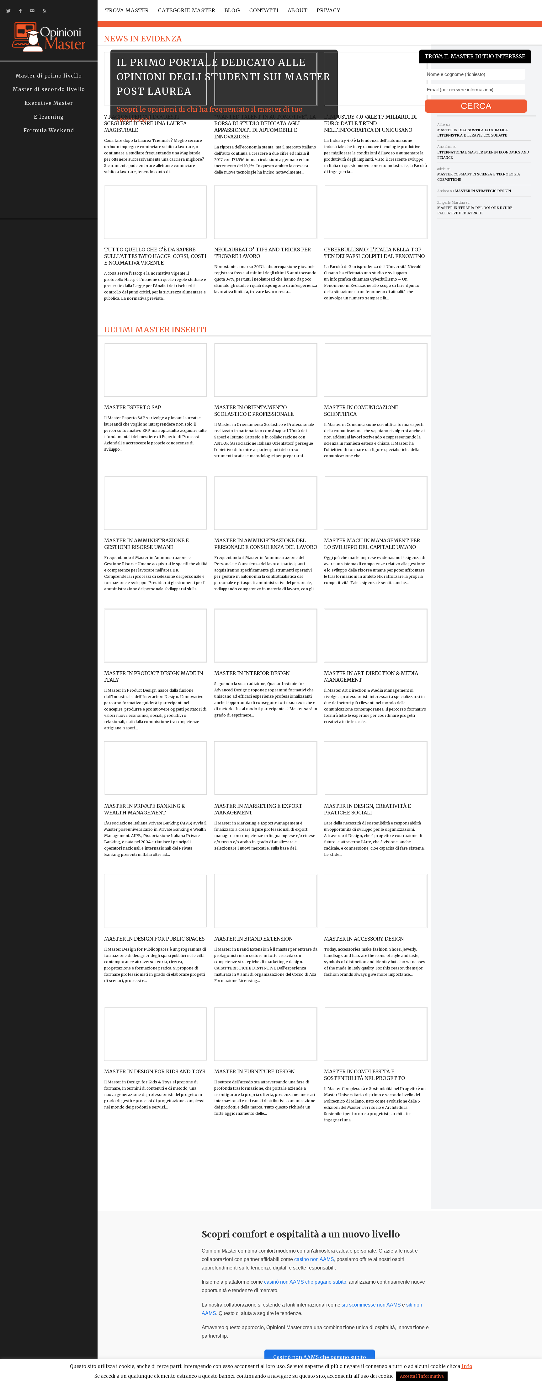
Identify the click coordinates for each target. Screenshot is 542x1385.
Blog (232, 10)
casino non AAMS (314, 1259)
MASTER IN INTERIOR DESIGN (252, 673)
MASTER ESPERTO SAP (132, 407)
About (298, 10)
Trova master (127, 10)
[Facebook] (19, 11)
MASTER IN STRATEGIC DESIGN (483, 191)
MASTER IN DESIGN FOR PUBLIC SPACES (154, 939)
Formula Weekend (49, 130)
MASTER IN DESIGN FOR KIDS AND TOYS (154, 1071)
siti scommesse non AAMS (371, 1304)
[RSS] (43, 11)
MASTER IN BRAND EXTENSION (253, 939)
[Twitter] (7, 11)
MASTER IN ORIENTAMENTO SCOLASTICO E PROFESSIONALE (254, 410)
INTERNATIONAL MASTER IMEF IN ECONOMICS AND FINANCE (483, 155)
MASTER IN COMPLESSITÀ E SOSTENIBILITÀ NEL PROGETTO (364, 1074)
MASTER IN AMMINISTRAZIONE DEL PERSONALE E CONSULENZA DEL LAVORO (265, 543)
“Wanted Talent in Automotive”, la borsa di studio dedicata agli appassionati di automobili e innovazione (265, 127)
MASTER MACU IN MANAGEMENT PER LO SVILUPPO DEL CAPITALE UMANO (372, 543)
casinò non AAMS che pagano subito (305, 1282)
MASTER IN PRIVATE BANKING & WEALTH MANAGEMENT (144, 809)
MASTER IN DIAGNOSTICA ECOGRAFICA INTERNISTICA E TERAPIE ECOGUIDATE (472, 132)
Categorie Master (186, 10)
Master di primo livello (49, 75)
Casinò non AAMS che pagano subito (319, 1357)
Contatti (264, 10)
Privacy (329, 10)
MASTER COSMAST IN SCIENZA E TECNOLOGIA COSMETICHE (478, 177)
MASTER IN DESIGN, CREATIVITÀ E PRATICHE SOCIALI (367, 809)
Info (466, 1366)
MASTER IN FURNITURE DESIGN (254, 1071)
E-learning (49, 117)
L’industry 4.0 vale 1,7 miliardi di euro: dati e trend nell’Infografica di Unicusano (370, 123)
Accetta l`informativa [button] (422, 1376)
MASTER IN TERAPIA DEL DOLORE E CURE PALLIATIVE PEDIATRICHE (474, 210)
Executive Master (48, 103)
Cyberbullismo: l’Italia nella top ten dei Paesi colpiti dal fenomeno (374, 252)
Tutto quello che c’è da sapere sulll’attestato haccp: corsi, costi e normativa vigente (155, 256)
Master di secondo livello (49, 89)
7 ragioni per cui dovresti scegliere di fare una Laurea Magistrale (145, 123)
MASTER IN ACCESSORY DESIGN (364, 939)
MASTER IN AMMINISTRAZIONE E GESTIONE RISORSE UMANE (146, 543)
